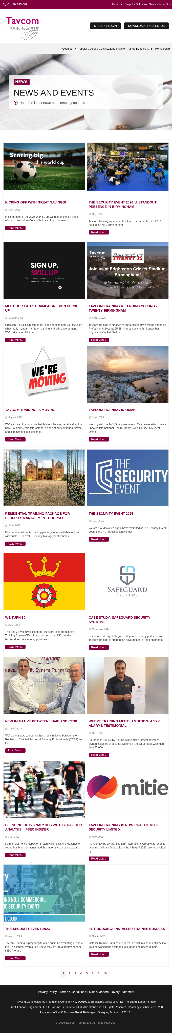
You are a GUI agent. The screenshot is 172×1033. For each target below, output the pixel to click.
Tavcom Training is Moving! (31, 410)
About (115, 4)
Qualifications (107, 48)
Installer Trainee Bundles (131, 48)
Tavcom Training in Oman (112, 410)
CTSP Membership (158, 48)
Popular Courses (88, 48)
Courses (67, 48)
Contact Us (164, 4)
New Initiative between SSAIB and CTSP (41, 721)
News (152, 4)
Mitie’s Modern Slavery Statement (111, 992)
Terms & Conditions (73, 992)
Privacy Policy (47, 992)
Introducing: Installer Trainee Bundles (127, 929)
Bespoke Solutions (136, 4)
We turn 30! (16, 617)
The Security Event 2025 (111, 513)
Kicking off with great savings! (35, 202)
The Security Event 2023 (27, 929)
